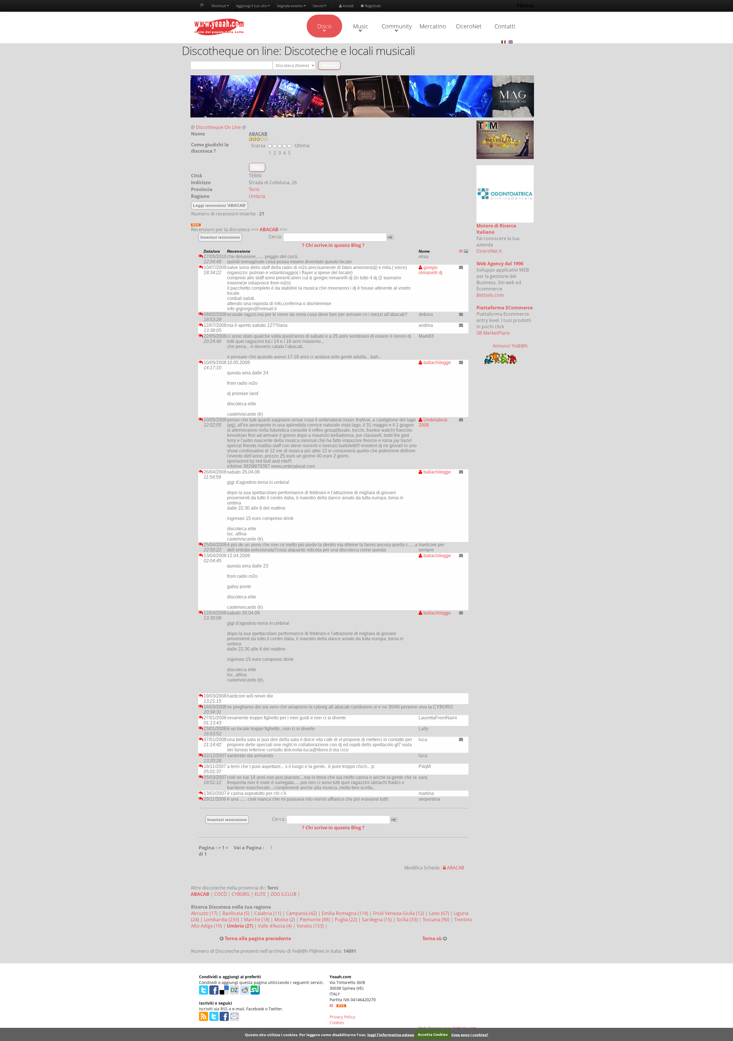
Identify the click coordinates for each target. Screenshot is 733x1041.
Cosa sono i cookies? (469, 1034)
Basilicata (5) (236, 913)
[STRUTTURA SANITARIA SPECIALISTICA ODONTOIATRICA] (505, 194)
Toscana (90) (436, 919)
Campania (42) (302, 913)
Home (525, 5)
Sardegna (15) (377, 919)
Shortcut (218, 5)
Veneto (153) (311, 926)
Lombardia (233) (222, 919)
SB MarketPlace (493, 333)
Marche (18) (257, 919)
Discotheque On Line (218, 127)
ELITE (260, 894)
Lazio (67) (439, 913)
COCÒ (220, 894)
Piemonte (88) (315, 919)
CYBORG (241, 894)
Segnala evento (290, 5)
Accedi (348, 5)
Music (360, 26)
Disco (324, 26)
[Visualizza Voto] (362, 139)
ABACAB (269, 229)
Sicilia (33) (408, 919)
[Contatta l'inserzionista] (461, 267)
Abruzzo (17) (205, 913)
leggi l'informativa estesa (390, 1034)
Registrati (372, 5)
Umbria (257, 196)
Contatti (504, 26)
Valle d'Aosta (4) (275, 926)
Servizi (318, 5)
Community (397, 26)
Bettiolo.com (490, 295)
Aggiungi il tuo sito (251, 5)
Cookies (337, 1022)
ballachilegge (436, 362)
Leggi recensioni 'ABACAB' (219, 205)
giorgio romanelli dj (430, 270)
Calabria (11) (268, 913)
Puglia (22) (346, 919)
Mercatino (432, 26)
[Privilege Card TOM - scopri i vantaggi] (505, 140)
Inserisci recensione (220, 237)
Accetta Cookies (433, 1034)
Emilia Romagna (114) (345, 913)
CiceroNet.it (489, 251)
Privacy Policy (342, 1017)
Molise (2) (285, 919)
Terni (254, 189)
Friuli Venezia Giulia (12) (399, 913)
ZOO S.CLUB (283, 894)
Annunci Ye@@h (510, 346)
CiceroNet (469, 26)
